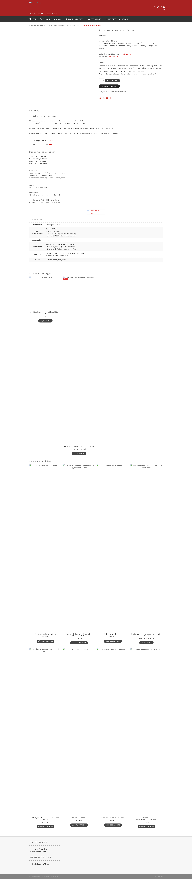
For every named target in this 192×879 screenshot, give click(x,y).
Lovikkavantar (113, 56)
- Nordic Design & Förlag (39, 864)
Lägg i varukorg (112, 80)
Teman (55, 25)
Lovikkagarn (126, 54)
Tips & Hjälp (96, 19)
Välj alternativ (45, 321)
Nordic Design (35, 876)
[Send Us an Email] (156, 876)
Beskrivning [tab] (34, 110)
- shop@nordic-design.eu (39, 851)
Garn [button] (58, 19)
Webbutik (47, 19)
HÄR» (51, 141)
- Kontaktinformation (38, 849)
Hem (34, 19)
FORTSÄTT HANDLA (109, 86)
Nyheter (112, 19)
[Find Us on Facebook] (159, 876)
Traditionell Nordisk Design (69, 25)
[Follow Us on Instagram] (162, 876)
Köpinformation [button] (75, 19)
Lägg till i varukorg (45, 641)
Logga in (125, 19)
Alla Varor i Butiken (44, 25)
